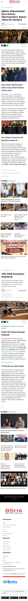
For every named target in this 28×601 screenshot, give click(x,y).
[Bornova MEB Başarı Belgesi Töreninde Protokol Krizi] (7, 227)
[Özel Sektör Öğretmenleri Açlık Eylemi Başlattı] (20, 227)
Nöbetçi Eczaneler (7, 548)
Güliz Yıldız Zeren (9, 24)
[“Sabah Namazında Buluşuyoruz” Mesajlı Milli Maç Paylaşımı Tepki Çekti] (14, 247)
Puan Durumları (6, 550)
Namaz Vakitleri (6, 545)
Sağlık (4, 523)
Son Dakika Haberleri (8, 533)
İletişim (4, 558)
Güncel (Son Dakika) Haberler (16, 297)
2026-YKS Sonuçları (7, 362)
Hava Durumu (6, 541)
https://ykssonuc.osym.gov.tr (10, 351)
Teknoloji (5, 535)
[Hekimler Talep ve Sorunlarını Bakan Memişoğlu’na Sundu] (20, 457)
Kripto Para (5, 543)
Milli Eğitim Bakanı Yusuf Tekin (9, 170)
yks (3, 407)
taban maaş (5, 176)
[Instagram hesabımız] (15, 499)
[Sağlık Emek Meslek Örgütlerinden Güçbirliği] (14, 479)
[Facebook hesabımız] (11, 499)
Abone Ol (14, 573)
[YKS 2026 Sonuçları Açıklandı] (7, 208)
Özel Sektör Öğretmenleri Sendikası (11, 173)
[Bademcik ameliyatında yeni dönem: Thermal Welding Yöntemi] (7, 457)
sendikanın (11, 94)
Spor (4, 529)
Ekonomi (5, 531)
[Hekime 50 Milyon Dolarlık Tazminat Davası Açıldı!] (14, 421)
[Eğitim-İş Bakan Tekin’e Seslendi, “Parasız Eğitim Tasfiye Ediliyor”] (20, 208)
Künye (4, 560)
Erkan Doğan (8, 290)
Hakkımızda (5, 556)
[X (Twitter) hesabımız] (13, 499)
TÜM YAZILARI (22, 24)
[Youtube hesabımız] (17, 499)
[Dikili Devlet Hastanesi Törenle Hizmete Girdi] (20, 439)
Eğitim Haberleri (23, 27)
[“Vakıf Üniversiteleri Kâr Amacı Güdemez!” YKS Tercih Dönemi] (14, 190)
